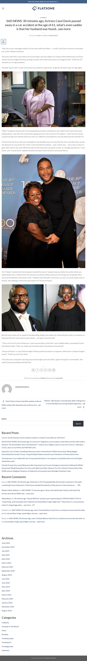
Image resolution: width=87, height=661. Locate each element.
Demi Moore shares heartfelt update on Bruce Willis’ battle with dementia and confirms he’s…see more (21, 404)
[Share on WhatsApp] (33, 370)
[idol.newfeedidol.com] (43, 8)
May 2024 (6, 587)
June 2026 (6, 543)
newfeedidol (53, 35)
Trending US (6, 642)
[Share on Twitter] (41, 370)
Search (4, 419)
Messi (4, 630)
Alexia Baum (6, 498)
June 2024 (6, 583)
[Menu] (3, 8)
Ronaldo (5, 634)
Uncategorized (7, 646)
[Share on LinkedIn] (54, 370)
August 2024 (7, 575)
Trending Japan (8, 638)
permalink (59, 378)
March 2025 (6, 563)
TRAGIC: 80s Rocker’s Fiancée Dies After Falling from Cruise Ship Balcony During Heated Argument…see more (64, 404)
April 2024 (6, 591)
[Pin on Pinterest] (50, 370)
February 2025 (7, 567)
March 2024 (6, 595)
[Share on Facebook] (37, 370)
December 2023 (8, 607)
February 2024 (7, 599)
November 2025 (8, 547)
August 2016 (7, 610)
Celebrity (43, 17)
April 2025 (6, 559)
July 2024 (5, 579)
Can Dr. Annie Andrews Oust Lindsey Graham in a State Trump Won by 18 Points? (33, 438)
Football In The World (10, 626)
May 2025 (6, 555)
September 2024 (8, 571)
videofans (5, 650)
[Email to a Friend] (45, 370)
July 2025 (5, 551)
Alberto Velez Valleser (10, 490)
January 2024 (7, 603)
